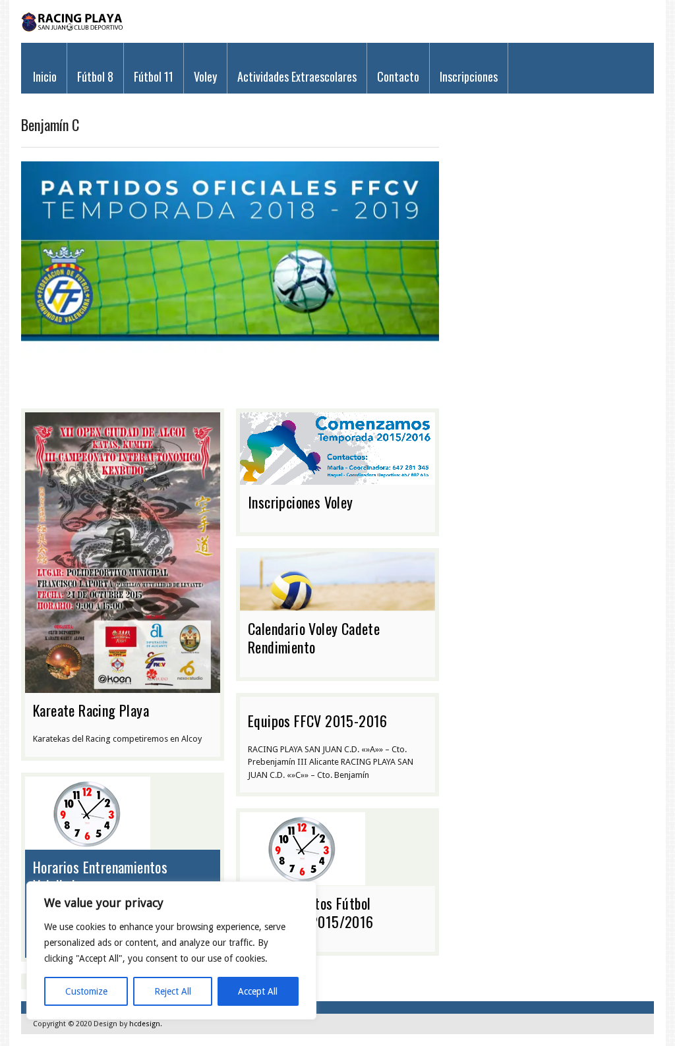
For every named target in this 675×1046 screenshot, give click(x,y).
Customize (86, 991)
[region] (171, 950)
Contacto (398, 76)
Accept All (258, 991)
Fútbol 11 (153, 76)
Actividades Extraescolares (297, 76)
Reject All (172, 991)
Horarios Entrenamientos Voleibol (100, 876)
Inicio (45, 76)
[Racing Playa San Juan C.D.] (73, 29)
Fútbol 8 (95, 76)
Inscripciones (469, 76)
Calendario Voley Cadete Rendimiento (314, 637)
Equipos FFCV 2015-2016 (318, 720)
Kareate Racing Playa (91, 710)
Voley (205, 76)
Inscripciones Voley (300, 501)
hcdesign (144, 1024)
